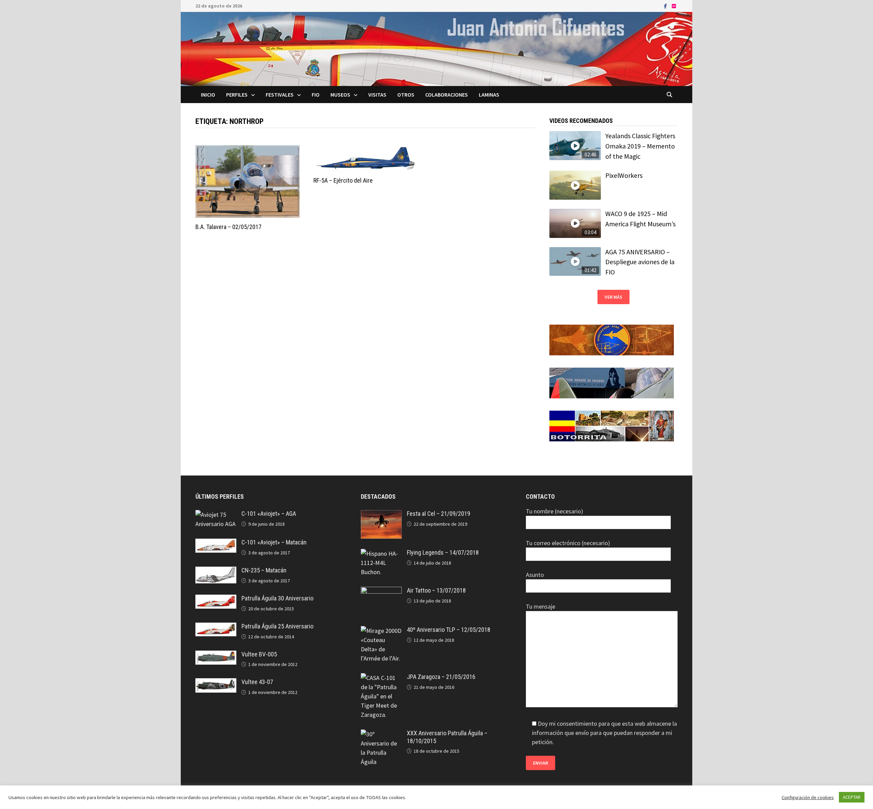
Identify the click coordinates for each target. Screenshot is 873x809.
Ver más (613, 297)
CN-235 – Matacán (263, 570)
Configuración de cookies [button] (808, 797)
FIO (316, 94)
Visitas (377, 94)
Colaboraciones (446, 94)
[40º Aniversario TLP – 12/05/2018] (381, 631)
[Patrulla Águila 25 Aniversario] (215, 627)
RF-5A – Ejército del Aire (343, 180)
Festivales (280, 94)
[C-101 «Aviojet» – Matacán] (215, 543)
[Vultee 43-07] (215, 683)
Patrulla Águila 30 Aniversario (277, 598)
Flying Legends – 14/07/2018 (443, 552)
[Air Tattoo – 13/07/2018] (381, 591)
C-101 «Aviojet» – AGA (268, 513)
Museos (340, 94)
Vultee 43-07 (257, 681)
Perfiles (237, 94)
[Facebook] (666, 6)
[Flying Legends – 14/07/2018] (381, 553)
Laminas (489, 94)
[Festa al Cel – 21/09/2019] (381, 515)
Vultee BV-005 (259, 654)
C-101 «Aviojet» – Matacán (274, 542)
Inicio (208, 94)
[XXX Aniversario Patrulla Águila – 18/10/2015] (381, 734)
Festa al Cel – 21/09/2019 (438, 513)
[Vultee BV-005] (215, 655)
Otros (405, 94)
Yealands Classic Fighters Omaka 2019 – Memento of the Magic (640, 146)
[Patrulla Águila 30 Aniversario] (215, 599)
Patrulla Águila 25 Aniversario (277, 626)
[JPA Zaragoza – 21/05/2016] (381, 678)
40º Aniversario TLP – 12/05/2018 (448, 629)
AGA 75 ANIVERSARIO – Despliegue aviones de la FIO (640, 262)
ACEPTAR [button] (851, 797)
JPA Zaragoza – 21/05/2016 (441, 676)
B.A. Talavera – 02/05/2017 (228, 226)
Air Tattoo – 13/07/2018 (436, 590)
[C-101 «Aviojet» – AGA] (215, 515)
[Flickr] (674, 6)
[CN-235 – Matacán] (215, 571)
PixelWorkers (623, 175)
